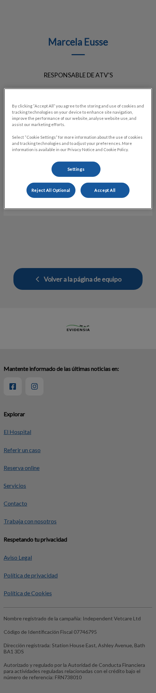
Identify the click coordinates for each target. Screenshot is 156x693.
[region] (78, 148)
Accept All (105, 189)
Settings (76, 168)
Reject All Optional (51, 189)
